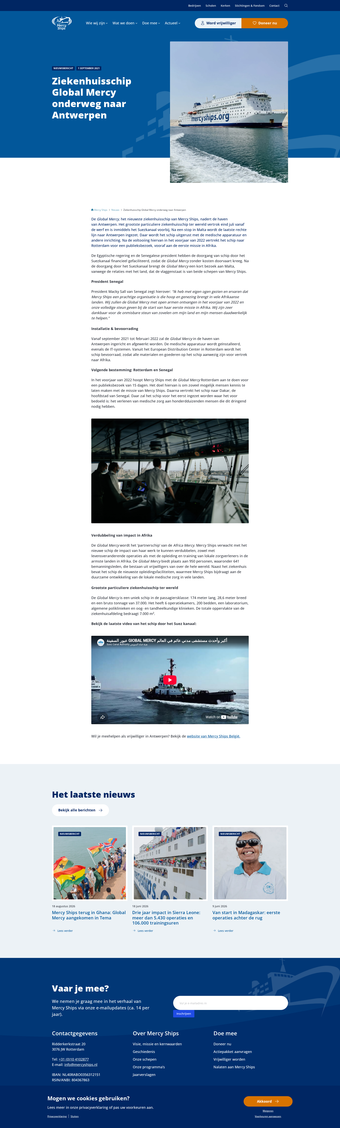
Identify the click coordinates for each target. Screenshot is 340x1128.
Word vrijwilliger (221, 23)
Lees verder (62, 931)
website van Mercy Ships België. (213, 736)
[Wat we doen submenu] (136, 23)
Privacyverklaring (57, 1116)
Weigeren (268, 1111)
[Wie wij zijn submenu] (107, 23)
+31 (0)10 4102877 (74, 1059)
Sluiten (75, 1116)
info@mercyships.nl (80, 1064)
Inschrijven (183, 1013)
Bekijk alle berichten (76, 810)
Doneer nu (267, 23)
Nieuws (115, 210)
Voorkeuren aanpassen (268, 1116)
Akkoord (264, 1101)
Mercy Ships (100, 210)
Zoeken (286, 5)
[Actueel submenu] (179, 23)
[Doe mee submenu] (159, 23)
